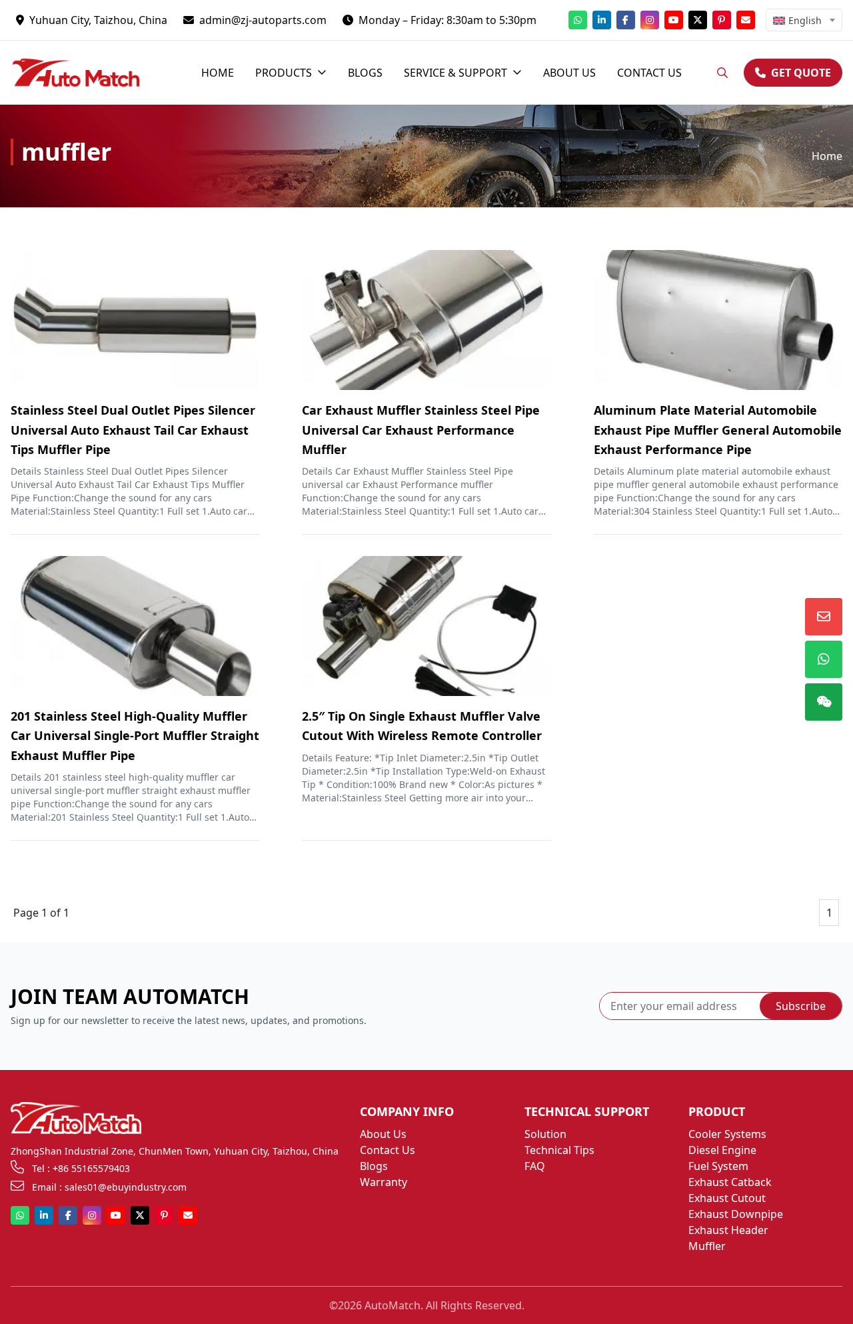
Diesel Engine (722, 1150)
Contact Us (387, 1150)
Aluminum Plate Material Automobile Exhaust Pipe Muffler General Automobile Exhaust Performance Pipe (718, 429)
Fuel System (718, 1166)
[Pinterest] (721, 20)
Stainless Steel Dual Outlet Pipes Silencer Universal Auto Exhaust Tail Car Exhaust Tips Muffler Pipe (133, 429)
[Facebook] (625, 20)
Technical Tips (559, 1150)
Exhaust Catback (730, 1182)
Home (827, 156)
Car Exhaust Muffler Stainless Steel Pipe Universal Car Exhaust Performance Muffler (421, 429)
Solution (545, 1134)
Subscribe (801, 1006)
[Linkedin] (601, 20)
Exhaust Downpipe (735, 1214)
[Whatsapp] (577, 20)
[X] (697, 20)
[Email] (745, 20)
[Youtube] (673, 20)
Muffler (707, 1246)
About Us (383, 1134)
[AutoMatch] (85, 73)
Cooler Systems (727, 1134)
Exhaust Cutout (727, 1198)
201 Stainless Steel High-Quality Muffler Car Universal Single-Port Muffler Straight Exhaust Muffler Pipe (135, 735)
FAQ (534, 1166)
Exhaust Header (728, 1230)
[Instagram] (649, 20)
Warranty (383, 1182)
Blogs (374, 1166)
